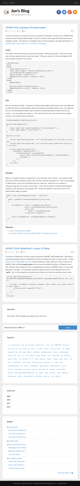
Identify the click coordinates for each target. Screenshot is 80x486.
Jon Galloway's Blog (15, 458)
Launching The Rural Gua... (18, 437)
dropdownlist (36, 352)
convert (59, 348)
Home (6, 3)
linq (71, 359)
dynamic (55, 352)
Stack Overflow (12, 262)
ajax (22, 345)
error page (37, 355)
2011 (8, 403)
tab (37, 373)
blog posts (27, 262)
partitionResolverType (13, 366)
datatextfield (11, 352)
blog (20, 348)
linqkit (24, 362)
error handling (29, 355)
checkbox (46, 348)
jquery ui (66, 359)
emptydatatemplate (63, 352)
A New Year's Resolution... (17, 461)
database (67, 348)
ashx (52, 345)
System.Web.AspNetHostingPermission (25, 373)
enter (15, 355)
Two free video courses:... (17, 468)
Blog (25, 31)
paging (56, 362)
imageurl (49, 359)
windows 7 (58, 376)
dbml (20, 352)
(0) (73, 31)
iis (32, 359)
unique (58, 373)
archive (48, 345)
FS (66, 483)
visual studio (38, 376)
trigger (46, 373)
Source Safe (42, 369)
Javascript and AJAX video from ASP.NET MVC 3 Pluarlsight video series (33, 233)
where (52, 376)
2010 (8, 400)
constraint (52, 348)
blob (17, 348)
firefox (49, 355)
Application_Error (40, 345)
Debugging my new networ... (18, 447)
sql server (52, 369)
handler (15, 359)
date (16, 352)
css (63, 348)
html (20, 359)
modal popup (46, 362)
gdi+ (62, 355)
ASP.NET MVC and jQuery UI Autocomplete (26, 28)
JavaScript (55, 359)
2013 (8, 407)
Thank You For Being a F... (17, 434)
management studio (37, 362)
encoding (10, 355)
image (36, 359)
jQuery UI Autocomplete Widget (20, 231)
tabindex (41, 373)
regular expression (44, 366)
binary (9, 348)
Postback (26, 366)
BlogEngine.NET (47, 483)
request (64, 366)
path (21, 366)
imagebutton (42, 359)
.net (9, 345)
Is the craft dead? (14, 454)
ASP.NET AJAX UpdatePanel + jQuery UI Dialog (27, 249)
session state (26, 369)
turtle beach (53, 373)
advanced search (15, 345)
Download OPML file (65, 473)
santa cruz (10, 369)
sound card (34, 369)
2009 (8, 396)
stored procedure (61, 369)
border (24, 348)
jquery (61, 359)
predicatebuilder (34, 366)
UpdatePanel (65, 373)
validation (19, 376)
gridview (10, 359)
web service (46, 376)
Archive (12, 3)
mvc (52, 362)
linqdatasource (17, 362)
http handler (25, 359)
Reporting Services (55, 366)
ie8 (30, 359)
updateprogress (12, 376)
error (23, 355)
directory (29, 352)
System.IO (10, 373)
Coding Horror (13, 427)
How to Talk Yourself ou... (17, 465)
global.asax (67, 355)
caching (40, 348)
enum (19, 355)
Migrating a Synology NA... (17, 451)
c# (36, 348)
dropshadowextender (46, 352)
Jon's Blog (20, 11)
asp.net (58, 344)
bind (13, 348)
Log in (76, 3)
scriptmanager (18, 369)
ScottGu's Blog (13, 441)
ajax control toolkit (29, 345)
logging (29, 362)
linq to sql (10, 362)
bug (29, 348)
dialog (24, 352)
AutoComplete (65, 345)
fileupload (43, 355)
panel (61, 362)
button (32, 348)
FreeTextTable (55, 355)
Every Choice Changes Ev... (18, 430)
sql (47, 369)
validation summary (28, 376)
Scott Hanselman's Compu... (18, 444)
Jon (20, 31)
